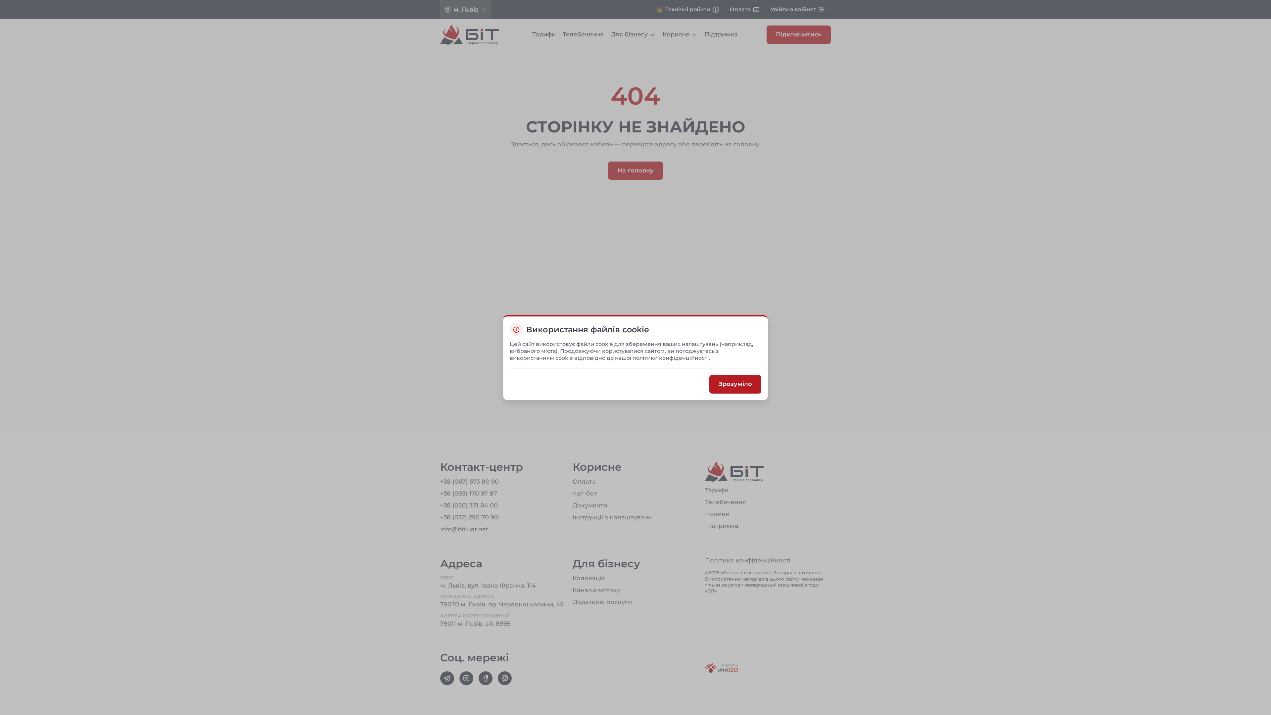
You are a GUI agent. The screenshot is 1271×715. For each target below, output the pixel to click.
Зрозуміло (735, 384)
